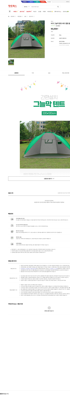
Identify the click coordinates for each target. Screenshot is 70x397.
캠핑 (25, 16)
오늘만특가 (28, 11)
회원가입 (67, 1)
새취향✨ (15, 11)
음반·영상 (22, 11)
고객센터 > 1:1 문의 (54, 268)
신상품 (39, 11)
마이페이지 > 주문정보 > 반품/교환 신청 (28, 268)
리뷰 (33, 73)
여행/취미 (12, 16)
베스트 (35, 11)
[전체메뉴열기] (9, 11)
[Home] (8, 16)
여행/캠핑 (19, 16)
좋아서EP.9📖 (58, 11)
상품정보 (16, 73)
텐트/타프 (31, 16)
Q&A (49, 73)
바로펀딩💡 (50, 11)
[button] (55, 25)
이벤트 (44, 11)
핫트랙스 (25, 6)
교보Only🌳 (66, 11)
